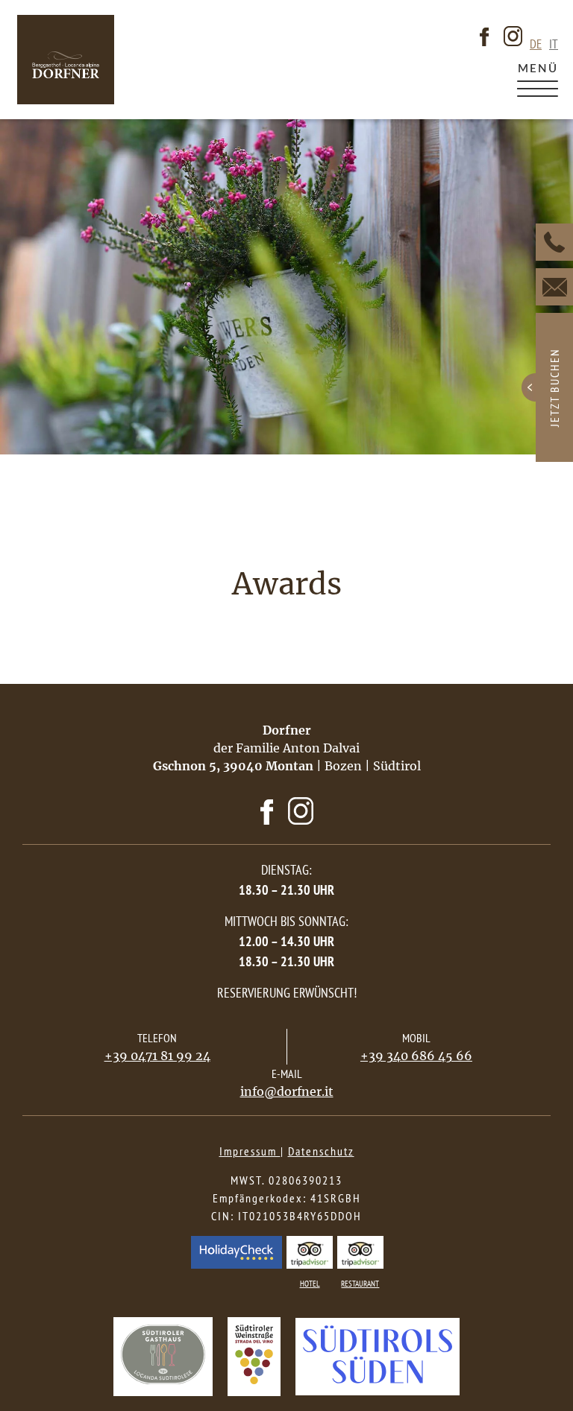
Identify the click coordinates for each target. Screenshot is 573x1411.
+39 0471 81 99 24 (157, 1055)
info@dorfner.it (287, 1091)
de (536, 44)
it (553, 44)
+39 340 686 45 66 (416, 1055)
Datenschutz (321, 1151)
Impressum (250, 1151)
